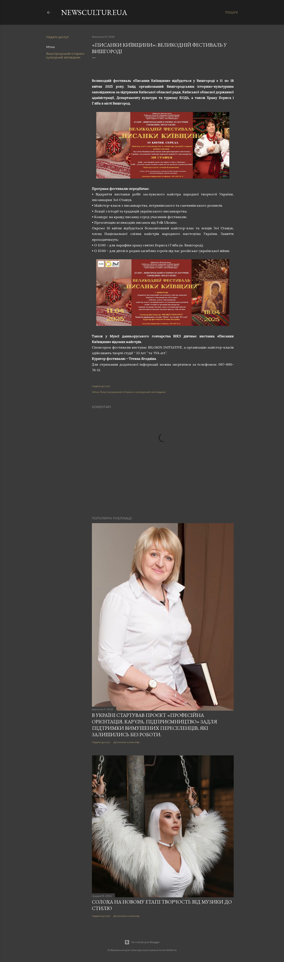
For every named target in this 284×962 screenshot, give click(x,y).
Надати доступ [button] (57, 37)
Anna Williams (168, 950)
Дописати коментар (127, 742)
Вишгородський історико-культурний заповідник (65, 55)
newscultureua (94, 12)
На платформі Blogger (145, 942)
